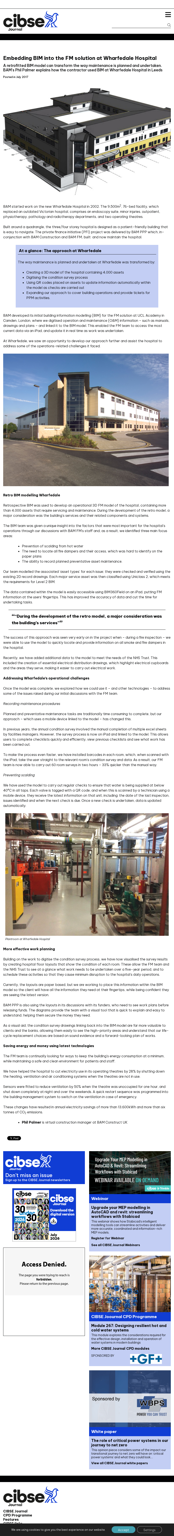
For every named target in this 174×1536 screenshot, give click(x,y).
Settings (149, 1530)
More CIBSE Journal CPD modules (120, 1348)
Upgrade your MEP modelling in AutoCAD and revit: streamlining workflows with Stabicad (122, 1212)
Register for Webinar (107, 1238)
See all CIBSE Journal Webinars (115, 1245)
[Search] (167, 25)
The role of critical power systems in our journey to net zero (129, 1442)
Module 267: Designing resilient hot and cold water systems (129, 1328)
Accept (123, 1530)
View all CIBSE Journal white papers (119, 1463)
